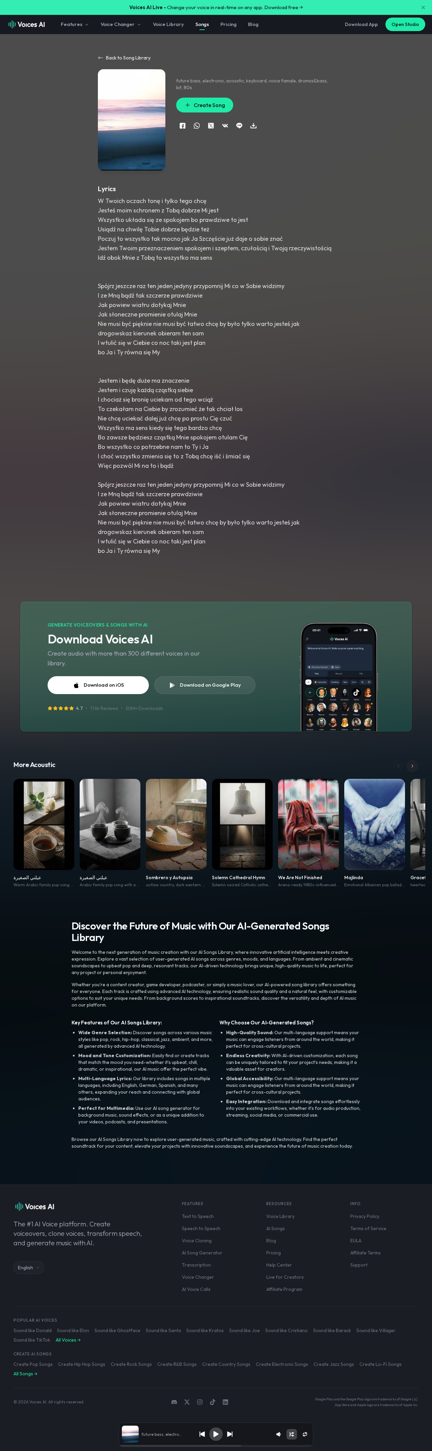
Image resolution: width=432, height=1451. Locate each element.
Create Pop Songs (33, 1364)
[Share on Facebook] (182, 125)
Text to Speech (198, 1216)
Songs (202, 24)
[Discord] (174, 1402)
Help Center (279, 1265)
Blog (253, 24)
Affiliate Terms (365, 1253)
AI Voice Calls (196, 1289)
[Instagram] (200, 1402)
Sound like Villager (376, 1330)
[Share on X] (211, 125)
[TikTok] (212, 1402)
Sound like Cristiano (286, 1330)
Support (359, 1265)
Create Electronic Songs (282, 1364)
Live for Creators (285, 1277)
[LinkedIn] (225, 1402)
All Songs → (25, 1374)
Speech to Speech (201, 1228)
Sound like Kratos (205, 1330)
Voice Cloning (197, 1241)
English (25, 1268)
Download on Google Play (210, 685)
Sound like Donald (33, 1330)
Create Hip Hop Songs (81, 1364)
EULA (355, 1241)
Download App (361, 24)
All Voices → (68, 1340)
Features (71, 24)
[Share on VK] (225, 125)
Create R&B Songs (177, 1364)
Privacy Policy (364, 1216)
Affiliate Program (284, 1289)
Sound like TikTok (32, 1340)
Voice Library (168, 24)
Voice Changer (118, 24)
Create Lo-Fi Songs (380, 1364)
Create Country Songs (226, 1364)
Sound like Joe (244, 1330)
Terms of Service (368, 1228)
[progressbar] (216, 1446)
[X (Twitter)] (187, 1402)
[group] (216, 1446)
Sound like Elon (73, 1330)
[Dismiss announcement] (423, 7)
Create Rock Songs (131, 1364)
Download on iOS (104, 685)
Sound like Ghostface (117, 1330)
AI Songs (275, 1228)
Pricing (228, 24)
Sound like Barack (332, 1330)
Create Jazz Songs (334, 1364)
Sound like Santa (163, 1330)
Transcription (196, 1265)
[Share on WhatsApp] (196, 125)
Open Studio (405, 24)
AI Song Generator (202, 1253)
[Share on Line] (239, 125)
